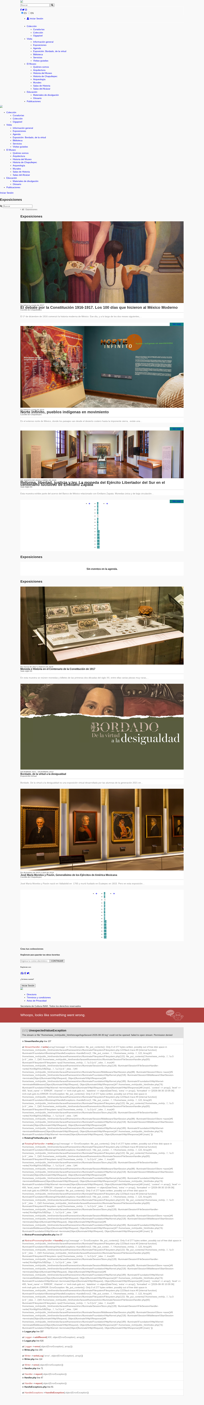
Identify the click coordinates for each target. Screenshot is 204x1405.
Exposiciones (39, 45)
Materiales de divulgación (46, 95)
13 (98, 541)
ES (25, 13)
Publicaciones (34, 101)
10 (98, 531)
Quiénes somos (41, 67)
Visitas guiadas (40, 60)
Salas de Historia (41, 85)
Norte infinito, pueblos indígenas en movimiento (64, 412)
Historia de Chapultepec (45, 76)
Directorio (31, 994)
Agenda (37, 48)
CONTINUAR (57, 961)
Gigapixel (38, 35)
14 (98, 544)
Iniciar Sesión (36, 18)
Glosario (37, 98)
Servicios (37, 57)
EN (32, 13)
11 (98, 534)
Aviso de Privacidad (37, 1000)
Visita (29, 38)
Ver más (177, 324)
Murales (37, 82)
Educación (32, 92)
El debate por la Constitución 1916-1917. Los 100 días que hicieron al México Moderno (99, 307)
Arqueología (39, 79)
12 (98, 537)
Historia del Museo (42, 73)
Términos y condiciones (39, 997)
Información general (43, 42)
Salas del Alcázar (41, 88)
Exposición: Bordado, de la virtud (49, 51)
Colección (32, 26)
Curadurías (38, 29)
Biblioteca (38, 54)
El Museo (31, 64)
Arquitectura (39, 70)
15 (98, 547)
